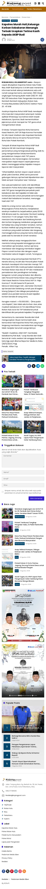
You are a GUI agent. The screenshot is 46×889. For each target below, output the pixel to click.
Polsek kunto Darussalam (11, 835)
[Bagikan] (42, 40)
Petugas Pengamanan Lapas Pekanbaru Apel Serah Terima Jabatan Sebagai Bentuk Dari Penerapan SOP (24, 745)
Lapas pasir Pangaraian (11, 842)
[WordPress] (16, 871)
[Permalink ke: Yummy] (4, 40)
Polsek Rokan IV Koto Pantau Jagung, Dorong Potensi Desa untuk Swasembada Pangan (11, 438)
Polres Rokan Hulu (8, 831)
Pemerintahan (7, 385)
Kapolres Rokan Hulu (9, 828)
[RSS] (24, 871)
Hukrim (6, 819)
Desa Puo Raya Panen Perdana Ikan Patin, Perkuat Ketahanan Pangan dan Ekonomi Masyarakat (10, 415)
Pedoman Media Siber (10, 854)
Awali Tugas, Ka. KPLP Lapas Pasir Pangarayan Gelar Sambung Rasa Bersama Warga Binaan (34, 438)
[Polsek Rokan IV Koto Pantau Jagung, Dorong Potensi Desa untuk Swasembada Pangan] (12, 427)
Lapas (27, 431)
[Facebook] (29, 366)
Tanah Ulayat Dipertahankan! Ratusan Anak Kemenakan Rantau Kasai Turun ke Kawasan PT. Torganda (26, 762)
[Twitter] (34, 366)
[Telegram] (38, 366)
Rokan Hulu (5, 21)
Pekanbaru (8, 815)
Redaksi (5, 861)
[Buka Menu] (39, 3)
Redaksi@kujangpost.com (16, 795)
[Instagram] (20, 871)
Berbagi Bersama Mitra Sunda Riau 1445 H (26, 737)
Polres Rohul (6, 838)
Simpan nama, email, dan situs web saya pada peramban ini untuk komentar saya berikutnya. (23, 491)
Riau (27, 385)
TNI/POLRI (14, 21)
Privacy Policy (7, 858)
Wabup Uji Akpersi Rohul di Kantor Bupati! (25, 754)
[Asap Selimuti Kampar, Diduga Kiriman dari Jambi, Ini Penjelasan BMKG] (34, 404)
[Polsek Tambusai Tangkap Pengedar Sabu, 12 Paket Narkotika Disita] (34, 381)
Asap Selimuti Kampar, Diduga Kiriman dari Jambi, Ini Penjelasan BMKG (33, 415)
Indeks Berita (7, 851)
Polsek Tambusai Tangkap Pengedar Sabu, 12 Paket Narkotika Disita (34, 392)
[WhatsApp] (42, 366)
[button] (35, 3)
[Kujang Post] (17, 3)
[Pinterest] (12, 871)
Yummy (9, 39)
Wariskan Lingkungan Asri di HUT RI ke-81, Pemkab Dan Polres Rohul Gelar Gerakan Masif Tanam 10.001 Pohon (10, 392)
